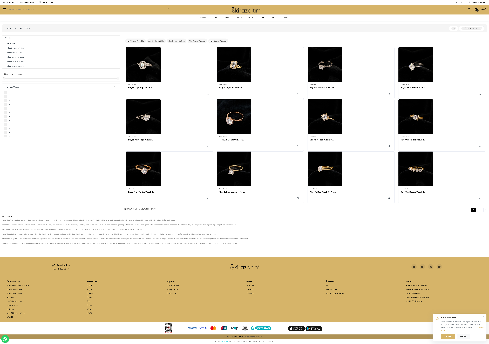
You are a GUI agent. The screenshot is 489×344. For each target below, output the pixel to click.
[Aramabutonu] (168, 9)
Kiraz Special (12, 305)
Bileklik (90, 293)
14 (9, 109)
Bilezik (89, 297)
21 (9, 137)
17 (9, 120)
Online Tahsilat (48, 2)
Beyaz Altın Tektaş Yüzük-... (323, 87)
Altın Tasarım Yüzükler (16, 48)
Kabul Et (448, 336)
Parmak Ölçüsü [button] (12, 87)
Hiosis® (224, 341)
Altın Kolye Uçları (14, 293)
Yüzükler (11, 317)
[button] (460, 2)
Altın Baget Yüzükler (15, 57)
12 (9, 101)
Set (88, 301)
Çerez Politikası (413, 293)
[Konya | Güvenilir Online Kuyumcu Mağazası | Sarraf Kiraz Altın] (244, 267)
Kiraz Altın (238, 337)
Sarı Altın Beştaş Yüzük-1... (412, 192)
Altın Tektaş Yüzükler (15, 62)
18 (9, 125)
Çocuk (89, 285)
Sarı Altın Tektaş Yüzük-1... (412, 140)
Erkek (89, 305)
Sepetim (250, 289)
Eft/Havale (171, 293)
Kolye (89, 289)
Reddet (463, 336)
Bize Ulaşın (10, 2)
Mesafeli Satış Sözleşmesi (417, 289)
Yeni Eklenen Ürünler (16, 313)
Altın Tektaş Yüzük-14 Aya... (232, 192)
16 (9, 117)
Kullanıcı (250, 293)
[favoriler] (468, 9)
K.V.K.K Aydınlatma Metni (417, 285)
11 (8, 96)
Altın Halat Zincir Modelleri (18, 285)
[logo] (245, 9)
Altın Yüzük (25, 28)
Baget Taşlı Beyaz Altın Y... (140, 87)
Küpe (89, 309)
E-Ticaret (248, 341)
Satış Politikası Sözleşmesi (417, 297)
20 (9, 133)
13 (9, 104)
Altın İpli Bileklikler (15, 289)
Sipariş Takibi (28, 2)
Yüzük (9, 28)
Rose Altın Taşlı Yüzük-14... (231, 140)
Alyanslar (11, 297)
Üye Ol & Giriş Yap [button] (479, 2)
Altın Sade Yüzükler (15, 52)
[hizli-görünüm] (207, 94)
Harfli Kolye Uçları (14, 301)
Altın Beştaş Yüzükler (15, 66)
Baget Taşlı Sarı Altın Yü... (231, 87)
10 (9, 93)
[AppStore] (296, 328)
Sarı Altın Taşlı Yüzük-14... (322, 140)
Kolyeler (10, 309)
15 (9, 112)
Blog (328, 285)
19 (9, 129)
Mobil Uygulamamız (335, 293)
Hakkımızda (331, 289)
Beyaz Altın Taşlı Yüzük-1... (140, 140)
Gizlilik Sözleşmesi (414, 301)
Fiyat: (6, 74)
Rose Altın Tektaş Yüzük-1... (141, 192)
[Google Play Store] (313, 328)
